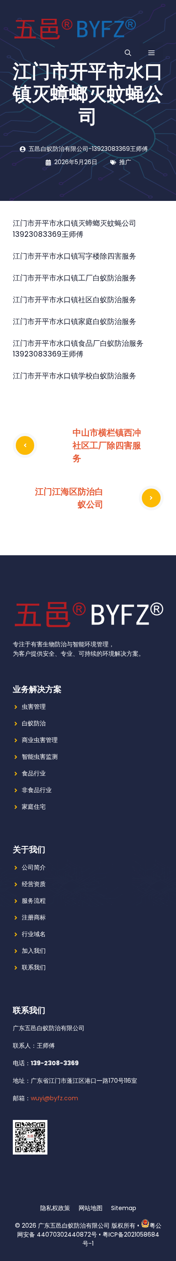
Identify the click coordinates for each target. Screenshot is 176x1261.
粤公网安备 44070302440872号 (89, 1230)
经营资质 (34, 884)
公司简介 (34, 867)
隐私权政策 (55, 1208)
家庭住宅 (34, 806)
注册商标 (34, 917)
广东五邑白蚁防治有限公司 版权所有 (86, 1225)
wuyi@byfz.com (54, 1098)
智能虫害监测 (40, 756)
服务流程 (34, 900)
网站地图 (91, 1208)
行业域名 (34, 934)
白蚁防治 (34, 723)
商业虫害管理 (40, 740)
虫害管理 (34, 706)
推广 (125, 162)
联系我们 (34, 967)
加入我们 (34, 950)
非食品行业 (37, 790)
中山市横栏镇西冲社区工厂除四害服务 (107, 445)
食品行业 (34, 773)
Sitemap (123, 1208)
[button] (128, 53)
